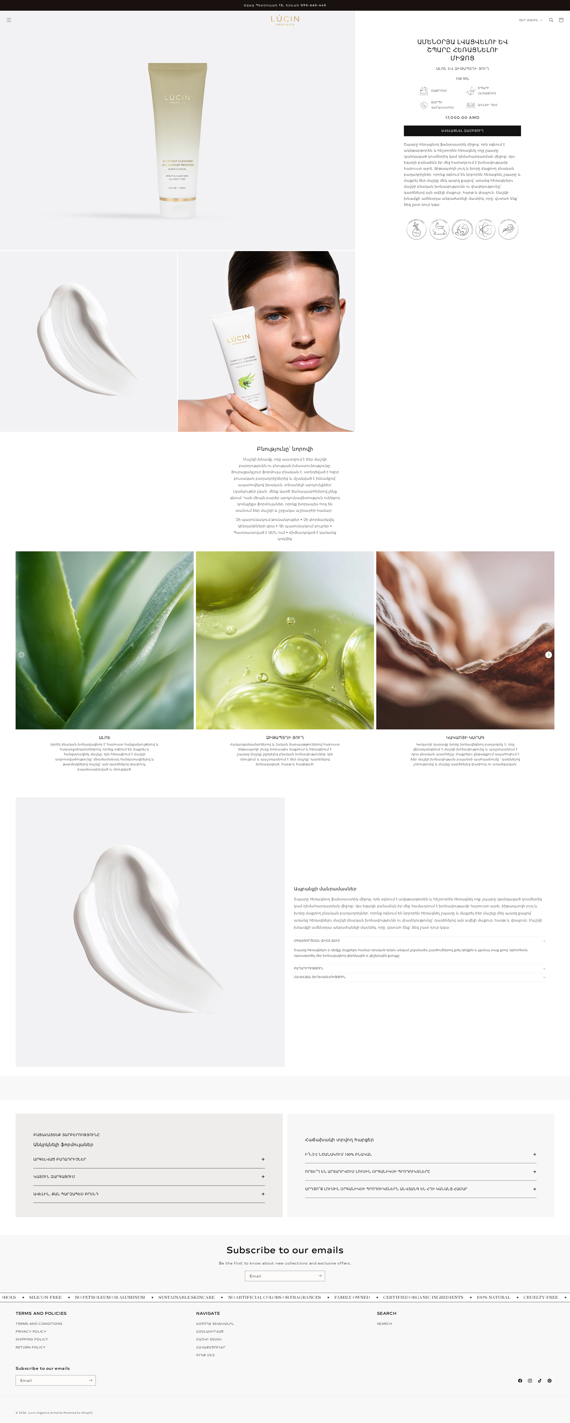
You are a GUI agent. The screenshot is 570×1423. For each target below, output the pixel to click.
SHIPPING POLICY (32, 1339)
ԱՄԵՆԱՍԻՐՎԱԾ (210, 1331)
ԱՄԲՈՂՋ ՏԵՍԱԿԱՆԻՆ (215, 1324)
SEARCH (384, 1324)
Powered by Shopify (78, 1412)
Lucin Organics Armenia (45, 1412)
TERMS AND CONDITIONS (39, 1324)
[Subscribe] (320, 1276)
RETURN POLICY (31, 1347)
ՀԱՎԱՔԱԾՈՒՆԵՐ (211, 1347)
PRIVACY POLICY (31, 1331)
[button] (9, 20)
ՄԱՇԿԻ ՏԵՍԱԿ (209, 1339)
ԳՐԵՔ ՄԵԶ (205, 1355)
